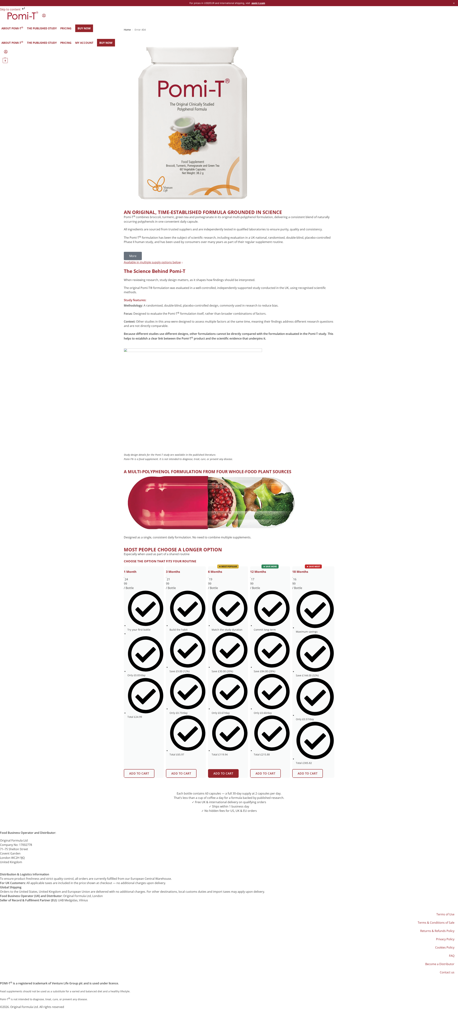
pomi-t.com (258, 3)
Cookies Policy (444, 947)
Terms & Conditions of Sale (436, 923)
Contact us (447, 972)
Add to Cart (139, 773)
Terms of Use (445, 914)
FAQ (451, 956)
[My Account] (44, 17)
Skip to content (10, 9)
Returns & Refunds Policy (437, 931)
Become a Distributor (439, 964)
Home (127, 29)
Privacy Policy (445, 939)
